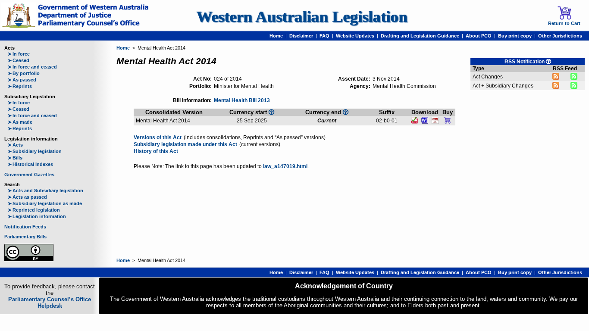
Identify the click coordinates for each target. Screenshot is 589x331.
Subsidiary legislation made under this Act (185, 144)
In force (19, 53)
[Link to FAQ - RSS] (548, 61)
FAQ (324, 35)
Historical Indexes (30, 164)
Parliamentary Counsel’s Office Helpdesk (49, 302)
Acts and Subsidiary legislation (45, 190)
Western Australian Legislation (301, 16)
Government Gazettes (29, 174)
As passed (22, 79)
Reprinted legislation (34, 209)
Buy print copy (515, 35)
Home (276, 35)
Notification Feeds (25, 226)
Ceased (18, 60)
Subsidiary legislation (35, 151)
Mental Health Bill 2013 (242, 100)
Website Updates (355, 35)
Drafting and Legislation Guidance (420, 35)
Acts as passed (27, 197)
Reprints (20, 86)
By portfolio (24, 73)
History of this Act (156, 151)
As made (20, 122)
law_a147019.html (285, 166)
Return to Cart (564, 23)
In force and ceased (32, 66)
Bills (15, 157)
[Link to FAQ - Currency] (271, 112)
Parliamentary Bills (25, 236)
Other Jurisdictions (560, 35)
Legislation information (37, 216)
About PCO (479, 35)
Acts (15, 144)
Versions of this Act (158, 137)
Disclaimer (301, 35)
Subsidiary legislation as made (45, 203)
